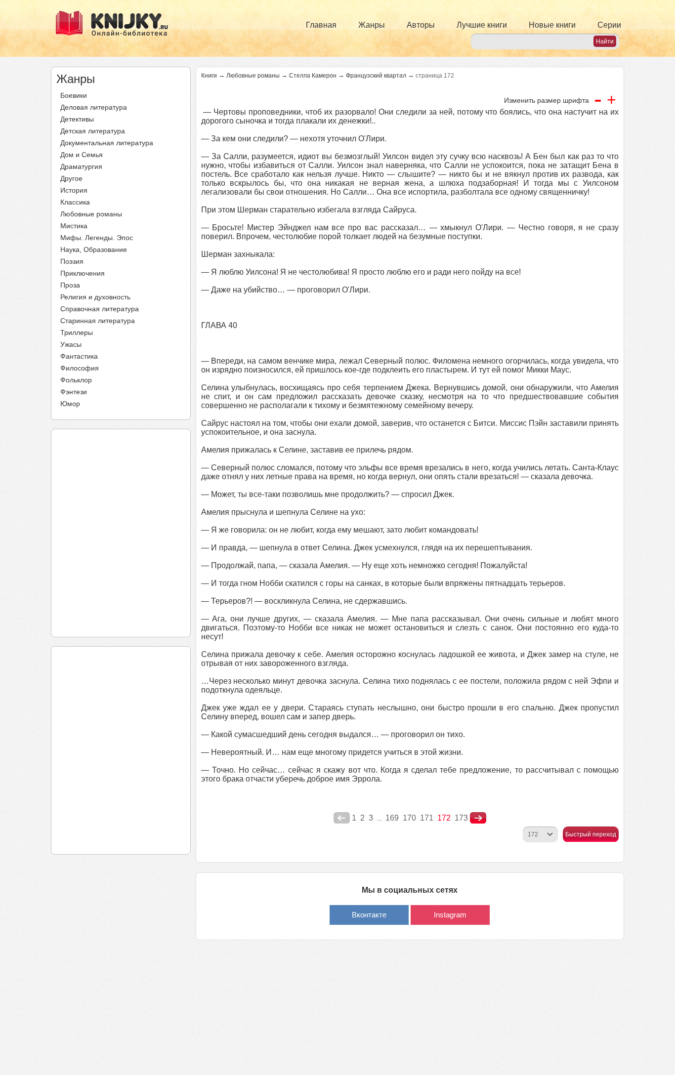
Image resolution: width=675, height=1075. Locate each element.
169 (392, 818)
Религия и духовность (95, 297)
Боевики (73, 95)
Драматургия (81, 166)
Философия (79, 368)
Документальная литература (106, 143)
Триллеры (76, 332)
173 (461, 818)
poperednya (342, 818)
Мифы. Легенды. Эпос (96, 238)
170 (409, 818)
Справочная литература (99, 309)
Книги (209, 75)
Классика (75, 202)
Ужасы (71, 344)
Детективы (77, 119)
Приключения (82, 273)
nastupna (478, 818)
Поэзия (72, 261)
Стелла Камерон (313, 75)
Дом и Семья (81, 155)
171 (426, 818)
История (73, 190)
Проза (70, 285)
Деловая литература (93, 107)
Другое (71, 178)
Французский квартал (376, 75)
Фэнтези (73, 392)
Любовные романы (91, 214)
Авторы (421, 25)
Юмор (70, 404)
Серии (609, 25)
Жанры (371, 25)
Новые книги (552, 25)
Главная (321, 25)
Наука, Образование (93, 249)
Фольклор (76, 380)
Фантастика (79, 356)
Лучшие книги (482, 25)
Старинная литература (97, 321)
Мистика (73, 226)
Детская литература (92, 131)
